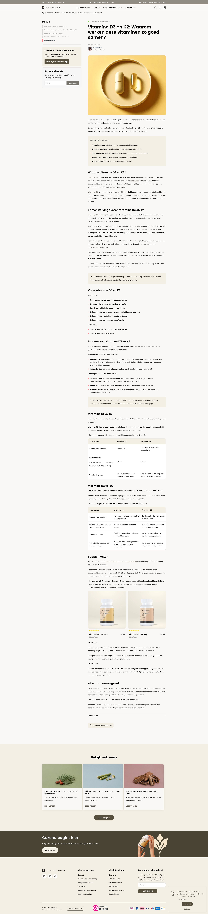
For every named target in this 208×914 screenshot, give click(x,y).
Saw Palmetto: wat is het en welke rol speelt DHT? (60, 792)
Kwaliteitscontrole (115, 882)
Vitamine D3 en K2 (95, 215)
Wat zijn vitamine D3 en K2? (55, 27)
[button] (83, 7)
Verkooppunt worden (117, 890)
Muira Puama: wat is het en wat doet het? (142, 792)
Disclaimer (82, 886)
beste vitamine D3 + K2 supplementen (121, 562)
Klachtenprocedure (85, 894)
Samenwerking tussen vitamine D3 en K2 (60, 30)
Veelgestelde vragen (85, 882)
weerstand (134, 181)
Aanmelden (73, 83)
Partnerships (113, 886)
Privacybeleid (46, 910)
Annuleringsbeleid (56, 910)
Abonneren (148, 891)
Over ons (112, 875)
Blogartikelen (114, 894)
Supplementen (50, 40)
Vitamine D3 (93, 177)
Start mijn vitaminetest (55, 62)
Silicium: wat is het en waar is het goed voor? (102, 792)
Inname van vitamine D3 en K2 (56, 37)
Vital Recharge (114, 879)
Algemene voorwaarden (87, 890)
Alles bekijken (104, 818)
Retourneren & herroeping (87, 879)
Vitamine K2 (93, 192)
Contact (81, 875)
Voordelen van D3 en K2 (53, 33)
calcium (136, 195)
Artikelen (50, 13)
